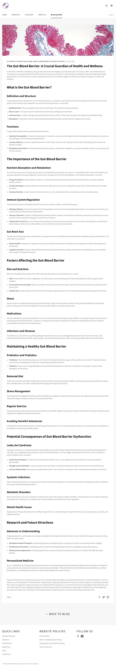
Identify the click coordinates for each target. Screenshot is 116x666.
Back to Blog (59, 614)
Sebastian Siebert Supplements (16, 664)
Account (111, 15)
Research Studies (8, 636)
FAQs (4, 650)
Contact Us (6, 654)
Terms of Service (45, 647)
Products (16, 15)
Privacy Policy (44, 636)
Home (4, 15)
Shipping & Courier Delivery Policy (52, 643)
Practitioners (7, 643)
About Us (42, 15)
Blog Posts (6, 647)
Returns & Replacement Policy (50, 639)
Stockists (29, 15)
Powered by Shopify (32, 664)
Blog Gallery (56, 15)
